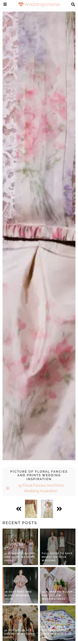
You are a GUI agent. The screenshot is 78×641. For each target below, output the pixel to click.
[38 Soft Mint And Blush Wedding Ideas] (20, 585)
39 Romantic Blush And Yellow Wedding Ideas (57, 595)
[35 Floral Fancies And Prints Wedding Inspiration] (31, 509)
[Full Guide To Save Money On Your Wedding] (57, 547)
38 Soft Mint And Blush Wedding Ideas (18, 595)
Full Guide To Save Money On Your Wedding (57, 557)
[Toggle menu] (5, 4)
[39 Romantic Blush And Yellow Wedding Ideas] (57, 585)
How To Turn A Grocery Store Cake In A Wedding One (56, 632)
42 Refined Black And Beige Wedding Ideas (19, 634)
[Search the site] (73, 4)
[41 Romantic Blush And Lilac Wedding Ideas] (20, 547)
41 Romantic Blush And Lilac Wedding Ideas (19, 557)
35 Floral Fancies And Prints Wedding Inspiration (40, 488)
